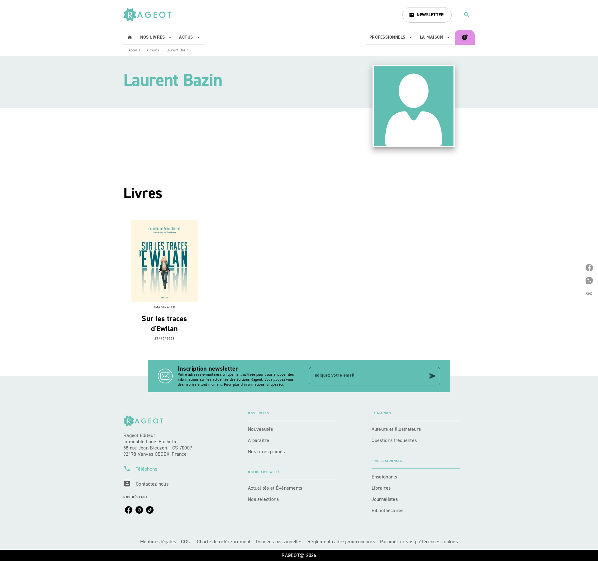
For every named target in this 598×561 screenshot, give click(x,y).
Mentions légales (158, 541)
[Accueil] (149, 15)
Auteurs (152, 50)
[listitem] (128, 510)
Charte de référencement (223, 541)
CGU (186, 541)
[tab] (129, 37)
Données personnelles (279, 541)
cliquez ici (275, 384)
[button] (427, 15)
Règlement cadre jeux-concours (341, 541)
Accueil (134, 50)
